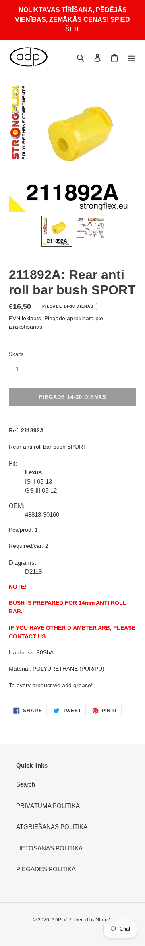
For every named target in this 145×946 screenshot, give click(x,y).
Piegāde (54, 318)
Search (25, 784)
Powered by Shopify (90, 920)
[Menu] (131, 57)
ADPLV (59, 920)
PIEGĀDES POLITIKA (46, 869)
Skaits (16, 354)
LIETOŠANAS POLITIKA (49, 848)
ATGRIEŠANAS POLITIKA (51, 826)
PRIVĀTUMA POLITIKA (48, 805)
